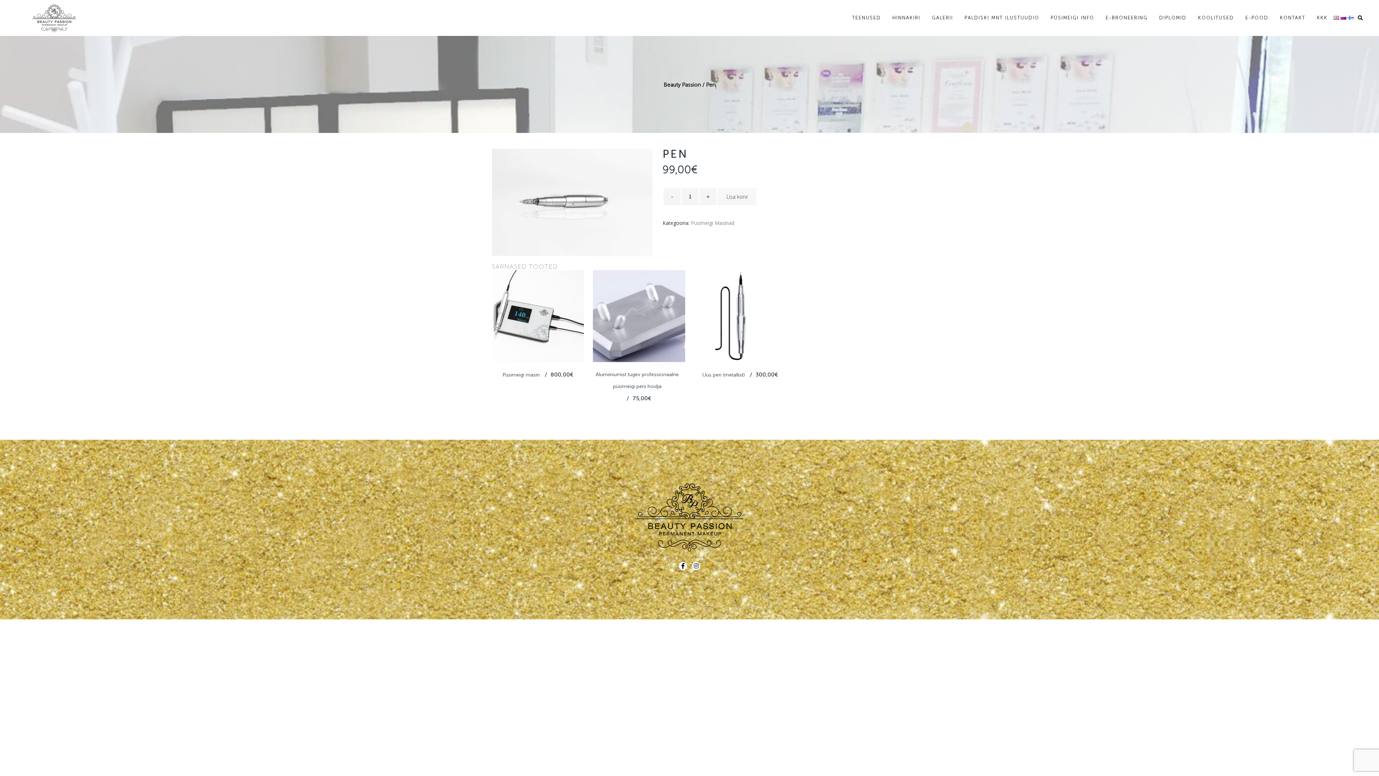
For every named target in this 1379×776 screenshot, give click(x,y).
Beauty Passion (682, 85)
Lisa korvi (737, 196)
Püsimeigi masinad (712, 223)
